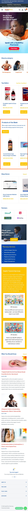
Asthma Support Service (10, 250)
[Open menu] (2, 9)
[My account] (22, 10)
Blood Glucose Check (9, 252)
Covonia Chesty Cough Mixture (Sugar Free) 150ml (9, 154)
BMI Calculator (14, 307)
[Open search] (19, 10)
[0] (25, 10)
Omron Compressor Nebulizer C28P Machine (10, 195)
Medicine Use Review (9, 256)
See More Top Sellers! (21, 83)
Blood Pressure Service (10, 254)
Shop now (5, 131)
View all (25, 174)
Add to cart (6, 112)
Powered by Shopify (5, 508)
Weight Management (9, 261)
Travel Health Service (9, 259)
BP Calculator (14, 334)
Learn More (14, 239)
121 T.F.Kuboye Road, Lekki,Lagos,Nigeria (9, 1)
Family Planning (17, 4)
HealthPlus (9, 4)
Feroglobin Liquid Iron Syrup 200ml (9, 104)
